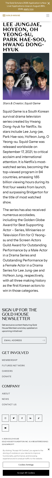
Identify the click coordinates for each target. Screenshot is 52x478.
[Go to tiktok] (38, 418)
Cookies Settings (26, 465)
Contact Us (9, 404)
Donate (7, 376)
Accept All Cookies (26, 473)
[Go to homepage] (11, 15)
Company (11, 386)
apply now (28, 9)
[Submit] (43, 340)
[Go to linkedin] (30, 418)
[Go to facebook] (22, 418)
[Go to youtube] (5, 427)
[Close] (49, 449)
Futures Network (13, 365)
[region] (26, 462)
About (6, 393)
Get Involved (15, 352)
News (5, 399)
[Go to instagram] (5, 418)
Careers (7, 371)
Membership (10, 360)
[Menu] (47, 15)
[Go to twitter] (13, 418)
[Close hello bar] (48, 3)
